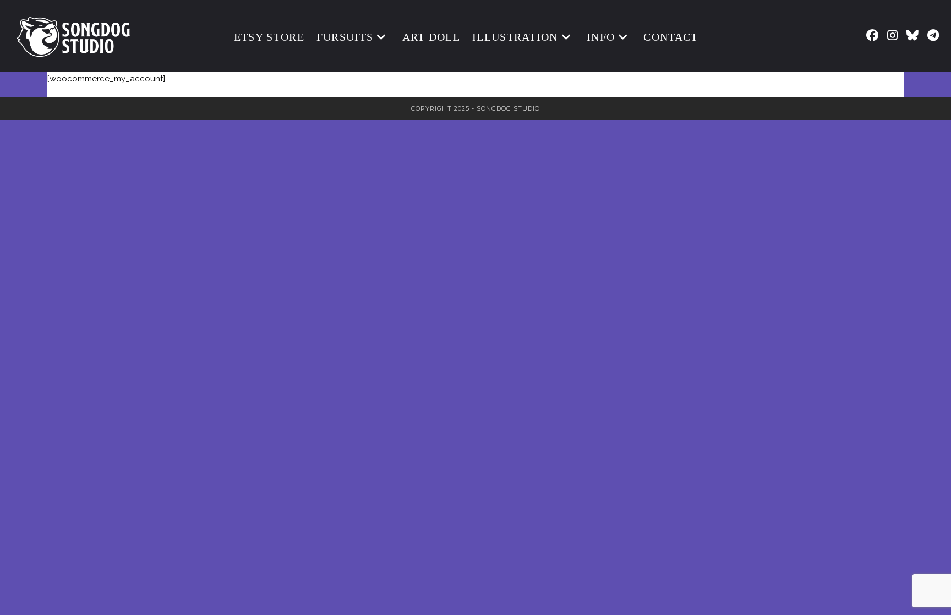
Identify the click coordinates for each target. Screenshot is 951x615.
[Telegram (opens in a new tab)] (933, 35)
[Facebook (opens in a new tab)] (872, 35)
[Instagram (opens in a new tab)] (892, 35)
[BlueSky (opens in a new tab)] (912, 35)
